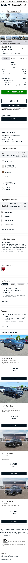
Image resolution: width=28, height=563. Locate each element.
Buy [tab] (5, 58)
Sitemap (16, 555)
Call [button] (1, 1)
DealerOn (12, 555)
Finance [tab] (14, 58)
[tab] (5, 284)
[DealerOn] (5, 553)
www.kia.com (8, 559)
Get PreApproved (14, 105)
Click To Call (14, 101)
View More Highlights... (8, 230)
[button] (2, 11)
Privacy (20, 555)
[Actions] (25, 49)
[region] (14, 79)
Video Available (6, 116)
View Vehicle (14, 378)
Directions (7, 1)
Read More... (5, 256)
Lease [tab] (22, 58)
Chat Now (14, 119)
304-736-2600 (18, 141)
